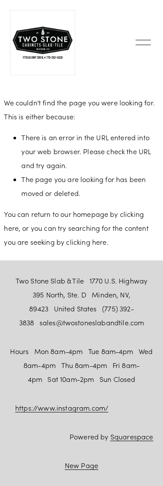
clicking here (86, 241)
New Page (81, 465)
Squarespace (131, 436)
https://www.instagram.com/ (61, 407)
